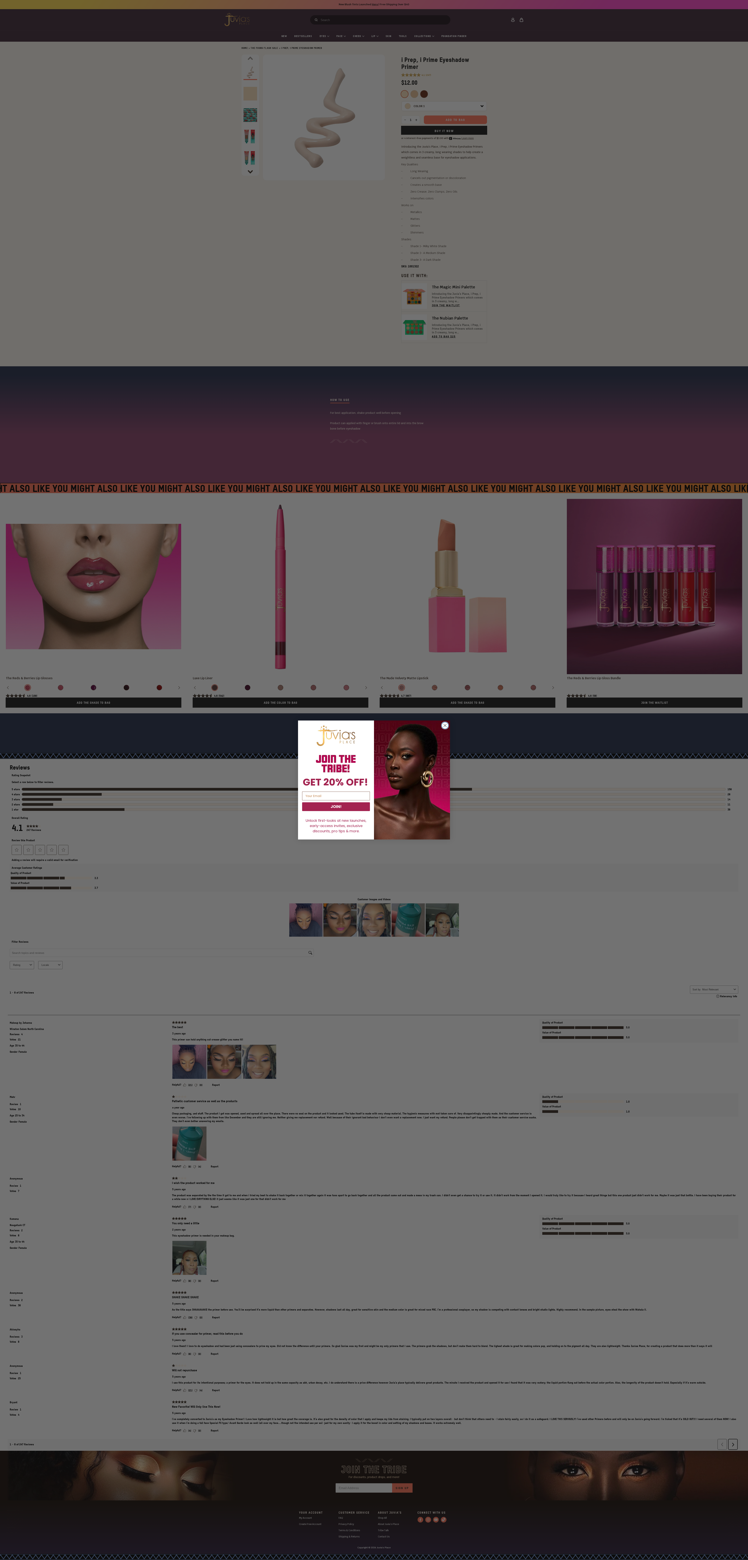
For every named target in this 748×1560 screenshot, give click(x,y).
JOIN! (336, 806)
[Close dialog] (445, 725)
